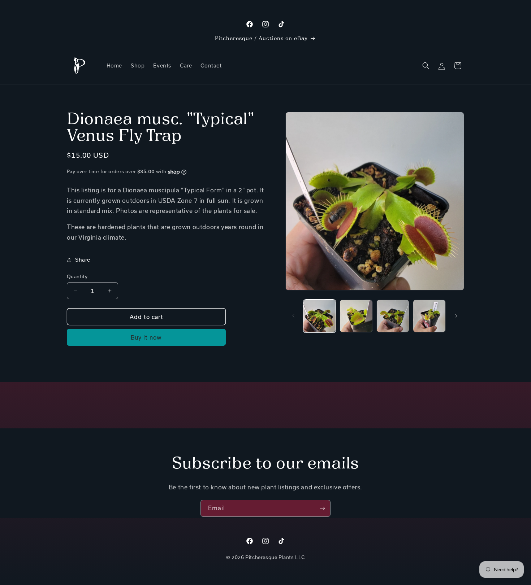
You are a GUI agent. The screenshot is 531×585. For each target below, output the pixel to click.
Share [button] (82, 260)
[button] (426, 66)
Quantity (77, 276)
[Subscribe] (322, 508)
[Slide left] (293, 316)
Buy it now (146, 337)
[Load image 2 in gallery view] (356, 316)
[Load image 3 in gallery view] (392, 316)
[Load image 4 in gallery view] (429, 316)
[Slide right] (456, 316)
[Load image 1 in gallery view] (319, 316)
